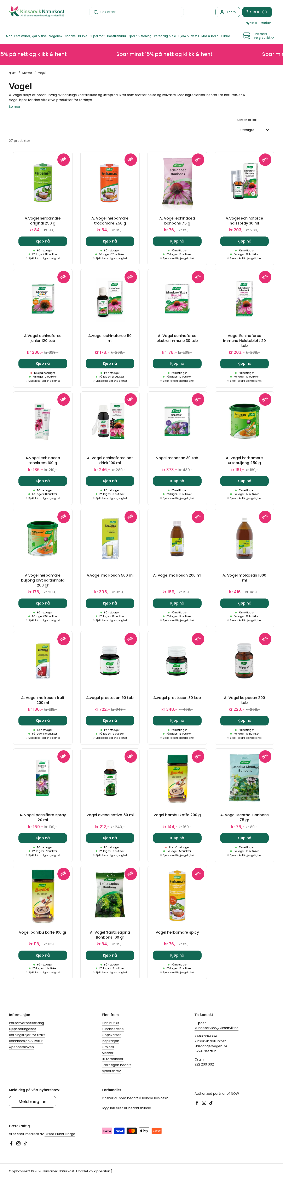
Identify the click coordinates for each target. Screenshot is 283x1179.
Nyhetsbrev (111, 1071)
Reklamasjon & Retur (26, 1041)
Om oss (108, 1047)
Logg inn (109, 1108)
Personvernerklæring (26, 1023)
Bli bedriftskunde (137, 1108)
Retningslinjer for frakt (27, 1035)
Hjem (12, 73)
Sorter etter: (247, 119)
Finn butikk (110, 1023)
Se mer (15, 106)
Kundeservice (113, 1029)
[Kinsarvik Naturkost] (36, 12)
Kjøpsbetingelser (22, 1029)
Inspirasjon (110, 1041)
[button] (257, 12)
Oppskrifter (111, 1035)
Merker (27, 73)
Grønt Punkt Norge (60, 1134)
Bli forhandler (112, 1059)
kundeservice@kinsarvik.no (216, 1028)
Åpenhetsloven (21, 1047)
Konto (231, 12)
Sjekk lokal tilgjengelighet (44, 258)
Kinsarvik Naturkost (59, 1171)
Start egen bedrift (116, 1065)
